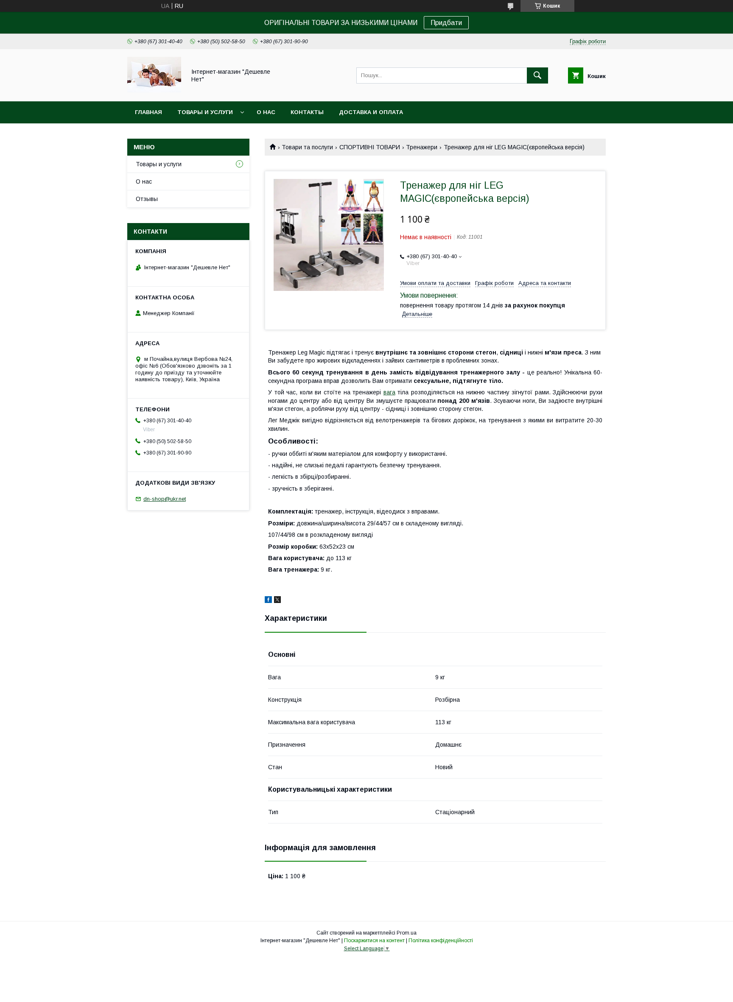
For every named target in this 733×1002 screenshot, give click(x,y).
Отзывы (147, 198)
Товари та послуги (307, 147)
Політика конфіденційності (440, 940)
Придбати (446, 22)
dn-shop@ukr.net (164, 499)
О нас (266, 112)
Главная (148, 112)
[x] (277, 600)
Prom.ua (407, 933)
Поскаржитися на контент (374, 940)
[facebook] (268, 600)
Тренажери (421, 147)
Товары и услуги (205, 112)
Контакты (307, 112)
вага (389, 392)
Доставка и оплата (371, 112)
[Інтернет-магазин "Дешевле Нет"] (154, 90)
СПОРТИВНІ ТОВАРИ (369, 147)
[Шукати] (537, 75)
